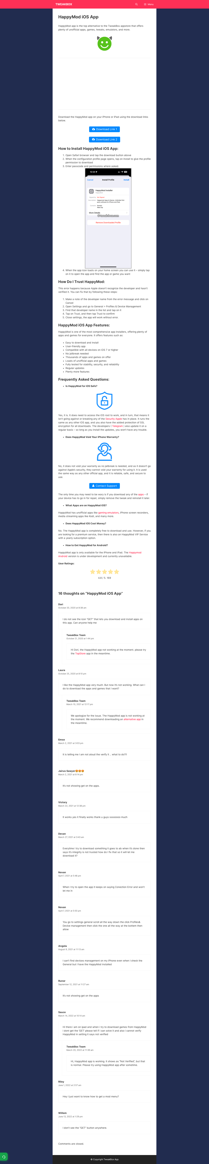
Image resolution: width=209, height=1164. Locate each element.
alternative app (132, 719)
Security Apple (113, 418)
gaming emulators (108, 512)
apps (141, 494)
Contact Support (106, 485)
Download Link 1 (106, 129)
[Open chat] (4, 1157)
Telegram (117, 426)
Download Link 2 (106, 139)
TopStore (80, 653)
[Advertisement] (104, 84)
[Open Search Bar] (136, 4)
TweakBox (63, 4)
